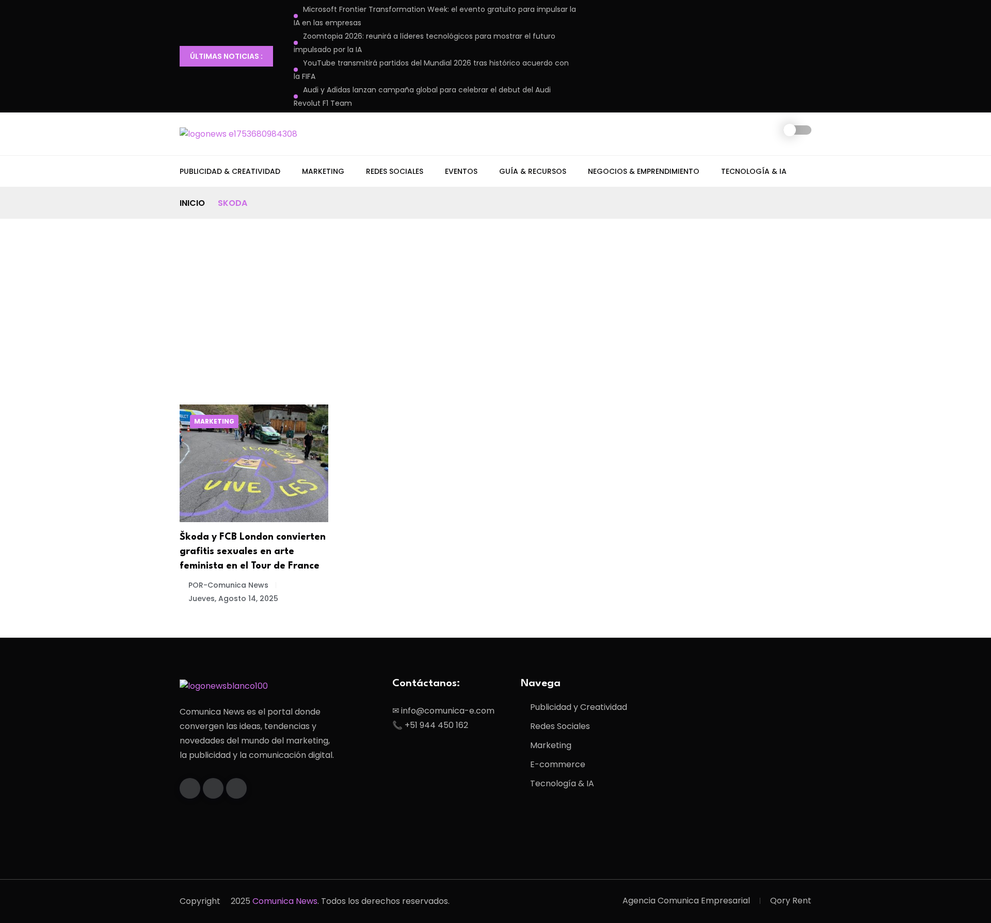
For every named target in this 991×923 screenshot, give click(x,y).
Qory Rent (790, 900)
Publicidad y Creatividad (578, 707)
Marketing (323, 171)
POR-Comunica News (228, 585)
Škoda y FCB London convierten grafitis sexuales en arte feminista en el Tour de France (253, 551)
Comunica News (284, 901)
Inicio (192, 203)
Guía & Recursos (532, 171)
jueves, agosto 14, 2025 (233, 598)
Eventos (461, 171)
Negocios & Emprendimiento (643, 171)
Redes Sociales (394, 171)
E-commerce (557, 764)
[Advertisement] (495, 296)
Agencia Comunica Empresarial (686, 900)
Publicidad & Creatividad (230, 171)
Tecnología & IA (754, 171)
